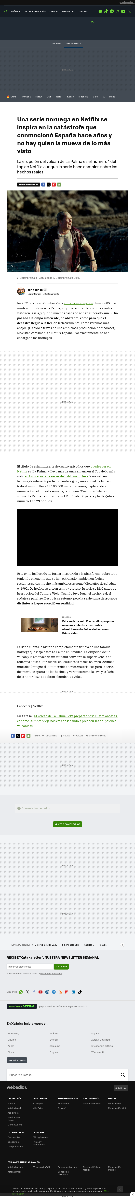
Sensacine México (67, 1167)
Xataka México (15, 1167)
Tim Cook (26, 96)
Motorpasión (114, 1103)
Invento (70, 96)
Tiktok (106, 11)
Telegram (112, 11)
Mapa (112, 96)
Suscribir (61, 966)
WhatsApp (100, 11)
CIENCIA (54, 11)
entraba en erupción (78, 303)
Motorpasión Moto (117, 1108)
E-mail (59, 185)
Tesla (58, 96)
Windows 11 (97, 1052)
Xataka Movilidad (100, 1039)
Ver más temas (17, 1060)
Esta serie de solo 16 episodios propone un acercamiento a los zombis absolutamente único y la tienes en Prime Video (88, 627)
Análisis (54, 1033)
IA (104, 96)
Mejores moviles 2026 (46, 944)
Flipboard (54, 185)
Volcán (79, 735)
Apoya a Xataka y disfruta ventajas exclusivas (61, 1006)
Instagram (118, 11)
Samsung (55, 1045)
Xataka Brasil (14, 1171)
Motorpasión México (114, 1168)
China (13, 96)
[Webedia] (127, 3)
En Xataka (66, 617)
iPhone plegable (70, 944)
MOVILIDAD (68, 11)
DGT (49, 96)
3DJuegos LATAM (41, 1167)
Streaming (51, 735)
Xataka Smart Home (15, 1119)
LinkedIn (73, 991)
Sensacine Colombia (63, 1173)
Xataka (11, 1103)
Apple (11, 1045)
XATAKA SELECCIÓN (35, 11)
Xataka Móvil (14, 1108)
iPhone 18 (83, 96)
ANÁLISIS (16, 11)
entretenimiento (97, 735)
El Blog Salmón (40, 1137)
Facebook (43, 185)
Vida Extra (38, 1108)
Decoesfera (14, 1141)
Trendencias (14, 1137)
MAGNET (83, 11)
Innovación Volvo (73, 43)
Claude (103, 944)
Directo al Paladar (92, 1103)
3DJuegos (38, 1103)
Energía (54, 1039)
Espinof (62, 1108)
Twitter (129, 11)
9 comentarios (30, 184)
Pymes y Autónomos (39, 1143)
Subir (118, 1088)
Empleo (54, 1052)
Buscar (123, 1075)
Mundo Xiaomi (15, 1124)
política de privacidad (51, 973)
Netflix (66, 735)
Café (95, 96)
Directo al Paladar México (92, 1168)
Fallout (38, 96)
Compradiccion (15, 1146)
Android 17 (89, 944)
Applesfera (13, 1112)
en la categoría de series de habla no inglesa (56, 476)
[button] (37, 290)
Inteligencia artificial (102, 1045)
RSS (60, 991)
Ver (69, 824)
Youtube (123, 11)
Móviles (12, 1039)
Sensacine (63, 1103)
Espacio (95, 1033)
